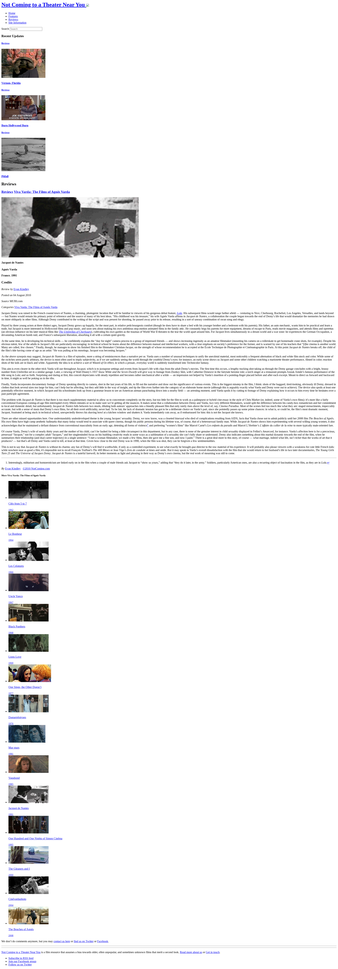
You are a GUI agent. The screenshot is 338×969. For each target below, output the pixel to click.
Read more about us (191, 952)
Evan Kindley (21, 289)
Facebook (102, 941)
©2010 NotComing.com (36, 468)
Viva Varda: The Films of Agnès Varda (42, 192)
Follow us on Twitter (20, 964)
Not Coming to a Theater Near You (20, 952)
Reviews (5, 43)
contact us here (62, 941)
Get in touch (213, 952)
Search (5, 28)
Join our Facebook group (22, 961)
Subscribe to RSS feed (20, 958)
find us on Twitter (83, 941)
